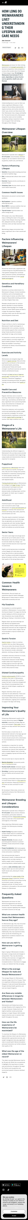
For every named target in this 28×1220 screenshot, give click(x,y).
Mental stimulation (7, 762)
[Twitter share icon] (15, 48)
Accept (14, 1215)
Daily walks (17, 724)
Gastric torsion (6, 642)
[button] (3, 570)
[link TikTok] (8, 1189)
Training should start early (9, 483)
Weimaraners (5, 65)
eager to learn (16, 485)
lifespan (21, 154)
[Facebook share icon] (19, 48)
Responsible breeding (19, 816)
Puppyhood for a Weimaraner (10, 467)
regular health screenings (14, 417)
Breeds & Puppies (7, 47)
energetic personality (17, 67)
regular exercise (11, 361)
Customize (14, 1211)
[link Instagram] (3, 1189)
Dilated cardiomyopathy (8, 676)
